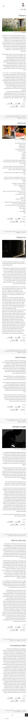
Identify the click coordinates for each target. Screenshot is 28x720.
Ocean (21, 420)
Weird (16, 232)
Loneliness (6, 351)
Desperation (6, 117)
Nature (11, 640)
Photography (16, 117)
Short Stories (9, 115)
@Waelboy (24, 32)
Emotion (10, 420)
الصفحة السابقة (26, 715)
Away (17, 350)
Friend (16, 710)
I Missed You (21, 237)
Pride (18, 535)
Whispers (22, 16)
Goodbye (13, 231)
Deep (17, 419)
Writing (24, 351)
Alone (14, 350)
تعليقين (9, 535)
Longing (10, 351)
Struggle (20, 117)
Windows (24, 117)
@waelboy (24, 139)
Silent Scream (20, 357)
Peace (12, 117)
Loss (16, 420)
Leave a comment (22, 118)
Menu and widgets (3, 7)
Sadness (24, 420)
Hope (10, 117)
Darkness (13, 710)
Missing (15, 351)
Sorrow (14, 640)
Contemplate (15, 115)
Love (17, 231)
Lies (15, 534)
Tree (17, 640)
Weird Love (21, 123)
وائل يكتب (23, 9)
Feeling (13, 420)
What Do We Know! (18, 540)
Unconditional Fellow (18, 646)
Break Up (13, 419)
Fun (11, 231)
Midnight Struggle (19, 427)
